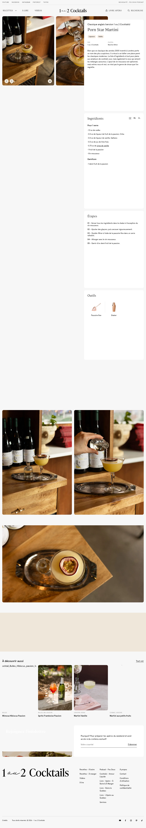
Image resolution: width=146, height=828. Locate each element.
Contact (123, 774)
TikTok (45, 2)
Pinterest (37, 2)
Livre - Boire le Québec (106, 789)
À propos (123, 769)
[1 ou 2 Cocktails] (73, 10)
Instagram (26, 2)
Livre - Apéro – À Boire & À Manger (107, 782)
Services (103, 802)
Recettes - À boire (87, 769)
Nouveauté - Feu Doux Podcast (131, 2)
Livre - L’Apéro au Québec (107, 796)
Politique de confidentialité (125, 786)
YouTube (5, 2)
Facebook (15, 2)
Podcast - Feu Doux (107, 769)
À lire (82, 783)
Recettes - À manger (88, 774)
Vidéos (82, 778)
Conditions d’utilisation (124, 779)
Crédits (4, 820)
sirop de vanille (103, 146)
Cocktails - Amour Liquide (107, 775)
